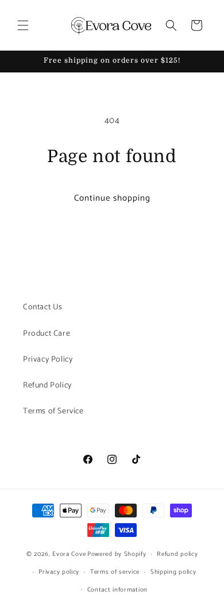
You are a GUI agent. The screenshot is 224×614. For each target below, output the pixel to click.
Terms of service (115, 572)
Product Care (46, 333)
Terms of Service (53, 411)
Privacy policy (58, 572)
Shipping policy (173, 572)
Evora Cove (69, 554)
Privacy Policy (47, 359)
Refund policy (177, 554)
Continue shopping (112, 198)
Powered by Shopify (116, 554)
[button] (23, 25)
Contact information (117, 590)
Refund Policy (47, 385)
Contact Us (43, 307)
